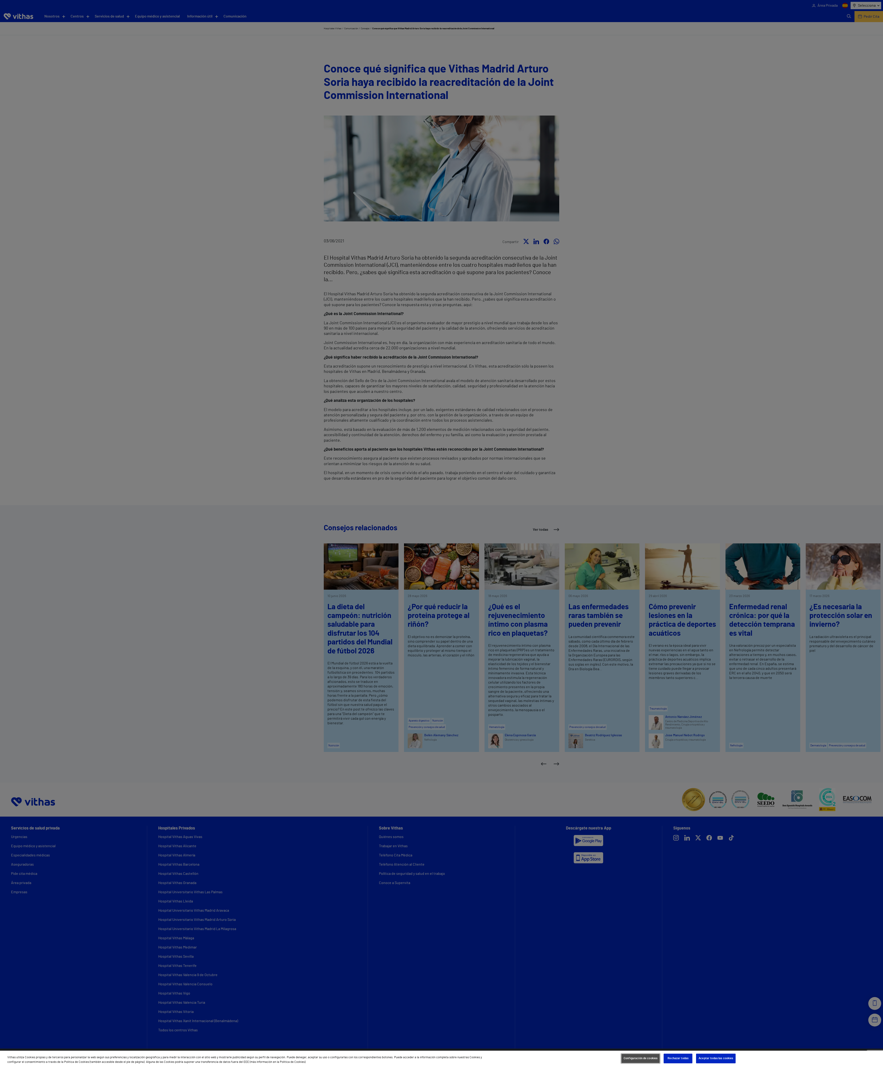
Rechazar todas (678, 1058)
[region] (441, 1059)
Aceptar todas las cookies (716, 1058)
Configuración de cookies (640, 1058)
